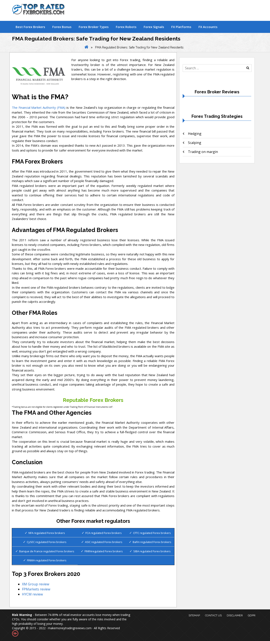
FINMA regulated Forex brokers (46, 560)
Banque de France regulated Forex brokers (46, 551)
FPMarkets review (36, 589)
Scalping (194, 142)
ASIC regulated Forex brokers (103, 542)
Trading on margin (203, 151)
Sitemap (194, 615)
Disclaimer (235, 615)
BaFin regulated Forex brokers (152, 542)
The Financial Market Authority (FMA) (38, 107)
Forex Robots (126, 27)
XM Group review (35, 584)
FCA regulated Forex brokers (103, 533)
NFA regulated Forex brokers (46, 533)
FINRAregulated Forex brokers (104, 551)
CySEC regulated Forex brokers (46, 542)
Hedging (194, 133)
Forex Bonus (62, 27)
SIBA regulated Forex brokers (152, 551)
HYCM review (32, 594)
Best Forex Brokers (30, 27)
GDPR (251, 615)
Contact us (213, 615)
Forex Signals (154, 27)
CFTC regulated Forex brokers (152, 533)
